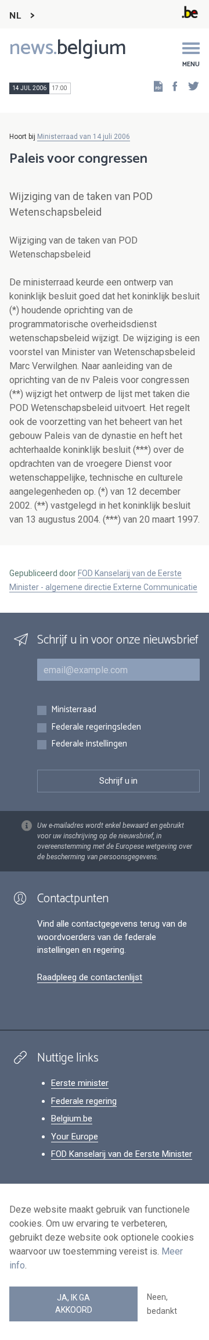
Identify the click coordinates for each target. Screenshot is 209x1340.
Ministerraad (73, 710)
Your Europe (74, 1136)
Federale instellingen (89, 744)
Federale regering (84, 1101)
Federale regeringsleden (96, 727)
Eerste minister (80, 1083)
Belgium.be (71, 1118)
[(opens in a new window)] (171, 86)
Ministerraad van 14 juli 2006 (83, 137)
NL (15, 16)
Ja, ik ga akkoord (73, 1303)
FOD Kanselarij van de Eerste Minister (121, 1154)
